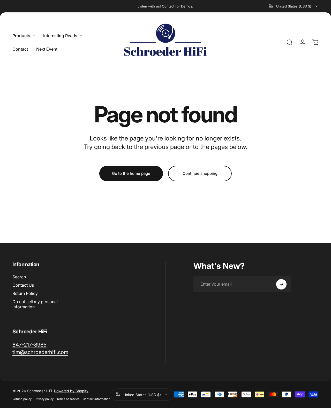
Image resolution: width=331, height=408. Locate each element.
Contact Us (23, 285)
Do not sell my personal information (35, 304)
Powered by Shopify (71, 390)
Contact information (96, 399)
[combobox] (294, 6)
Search (19, 276)
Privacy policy (44, 399)
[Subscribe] (281, 284)
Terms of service (68, 399)
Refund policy (22, 399)
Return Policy (25, 293)
